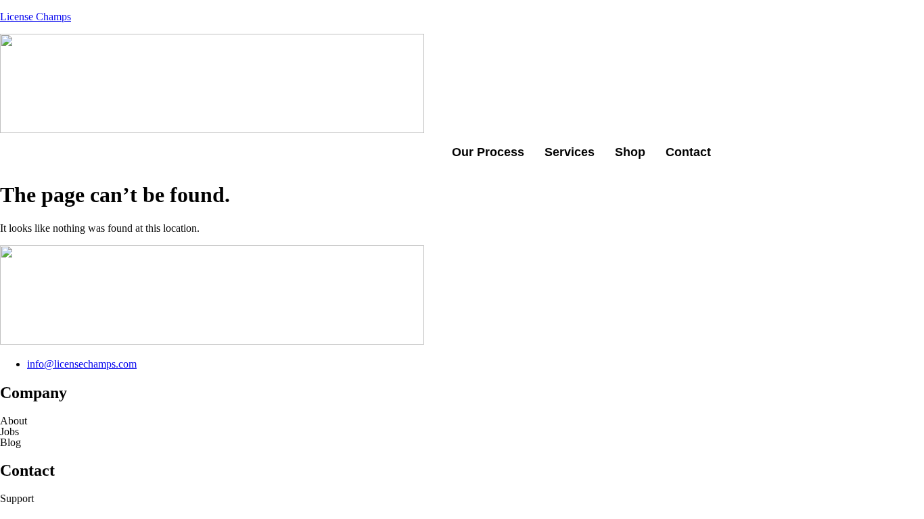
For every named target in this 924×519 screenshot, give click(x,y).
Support (17, 498)
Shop (630, 152)
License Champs (35, 16)
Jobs (9, 431)
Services (570, 152)
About (13, 421)
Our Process (488, 152)
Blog (10, 442)
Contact (688, 152)
